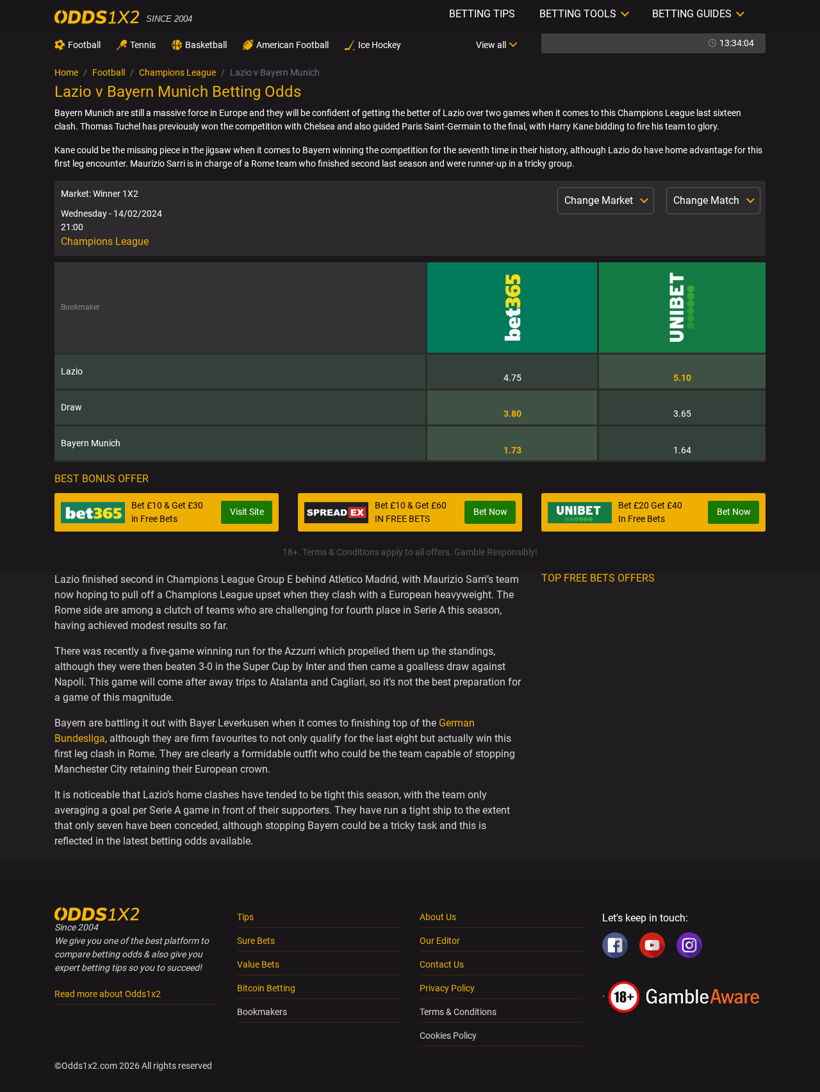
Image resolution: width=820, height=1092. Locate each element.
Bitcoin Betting (266, 988)
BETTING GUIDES (692, 14)
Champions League (177, 72)
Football (84, 45)
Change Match (707, 200)
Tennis (143, 45)
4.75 (512, 378)
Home (66, 72)
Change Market (600, 200)
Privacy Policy (447, 988)
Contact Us (442, 964)
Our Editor (440, 941)
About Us (438, 917)
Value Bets (258, 964)
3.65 (682, 413)
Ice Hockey (379, 45)
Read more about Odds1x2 (107, 994)
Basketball (206, 45)
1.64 (682, 450)
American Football (292, 45)
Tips (245, 917)
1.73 (512, 450)
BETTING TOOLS (577, 14)
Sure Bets (256, 941)
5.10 (682, 378)
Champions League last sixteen (679, 113)
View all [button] (491, 45)
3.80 (512, 413)
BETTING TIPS (482, 14)
